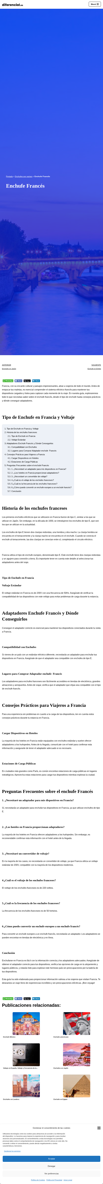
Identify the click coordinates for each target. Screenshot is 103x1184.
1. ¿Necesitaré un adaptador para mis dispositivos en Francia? (37, 469)
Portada (9, 176)
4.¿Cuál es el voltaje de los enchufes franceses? (31, 480)
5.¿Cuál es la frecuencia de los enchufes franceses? (32, 484)
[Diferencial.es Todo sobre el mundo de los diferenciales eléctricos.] (13, 5)
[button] (99, 1128)
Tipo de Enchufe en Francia (21, 436)
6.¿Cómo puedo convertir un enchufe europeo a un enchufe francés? (39, 487)
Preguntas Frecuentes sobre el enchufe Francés (27, 465)
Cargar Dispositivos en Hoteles (23, 458)
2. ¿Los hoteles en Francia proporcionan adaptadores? (33, 473)
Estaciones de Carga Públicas (23, 462)
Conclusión (14, 491)
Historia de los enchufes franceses (21, 432)
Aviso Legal (68, 1180)
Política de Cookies (38, 1180)
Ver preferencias (51, 1173)
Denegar (51, 1166)
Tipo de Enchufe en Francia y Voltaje (21, 429)
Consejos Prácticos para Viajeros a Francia (25, 454)
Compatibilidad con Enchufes (22, 447)
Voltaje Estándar (17, 440)
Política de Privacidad (54, 1180)
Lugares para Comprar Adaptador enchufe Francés (32, 451)
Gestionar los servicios (12, 1151)
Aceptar (51, 1159)
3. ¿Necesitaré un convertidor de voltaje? (27, 476)
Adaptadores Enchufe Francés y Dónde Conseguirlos (29, 443)
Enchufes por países (23, 176)
